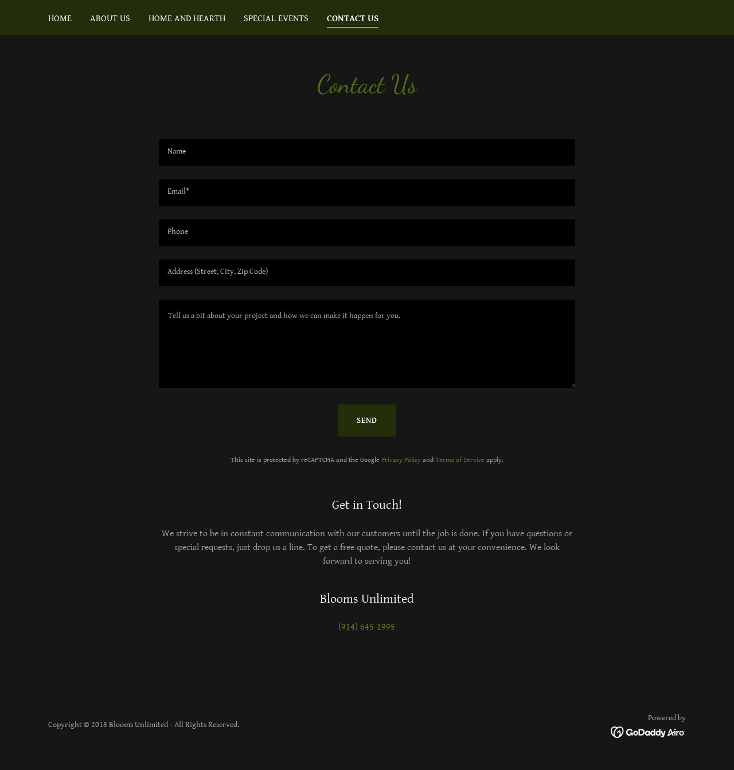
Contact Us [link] (352, 18)
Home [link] (60, 18)
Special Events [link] (276, 18)
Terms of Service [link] (460, 459)
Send (367, 420)
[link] (648, 731)
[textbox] (367, 152)
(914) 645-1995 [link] (366, 627)
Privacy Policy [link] (401, 459)
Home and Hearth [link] (187, 18)
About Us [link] (110, 18)
